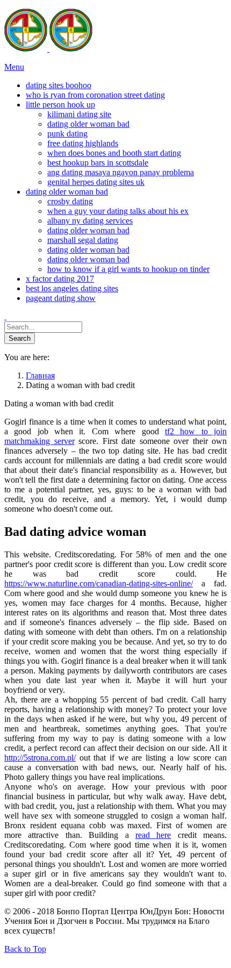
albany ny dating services (90, 220)
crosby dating (70, 201)
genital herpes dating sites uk (96, 182)
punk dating (67, 133)
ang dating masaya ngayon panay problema (120, 172)
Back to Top (25, 948)
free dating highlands (82, 143)
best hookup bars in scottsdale (97, 162)
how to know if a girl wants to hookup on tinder (128, 269)
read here (153, 835)
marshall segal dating (82, 240)
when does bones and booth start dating (114, 152)
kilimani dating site (79, 114)
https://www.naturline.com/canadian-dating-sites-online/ (98, 583)
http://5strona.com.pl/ (40, 757)
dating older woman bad (88, 123)
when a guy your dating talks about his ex (118, 211)
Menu (14, 66)
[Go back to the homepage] (48, 48)
